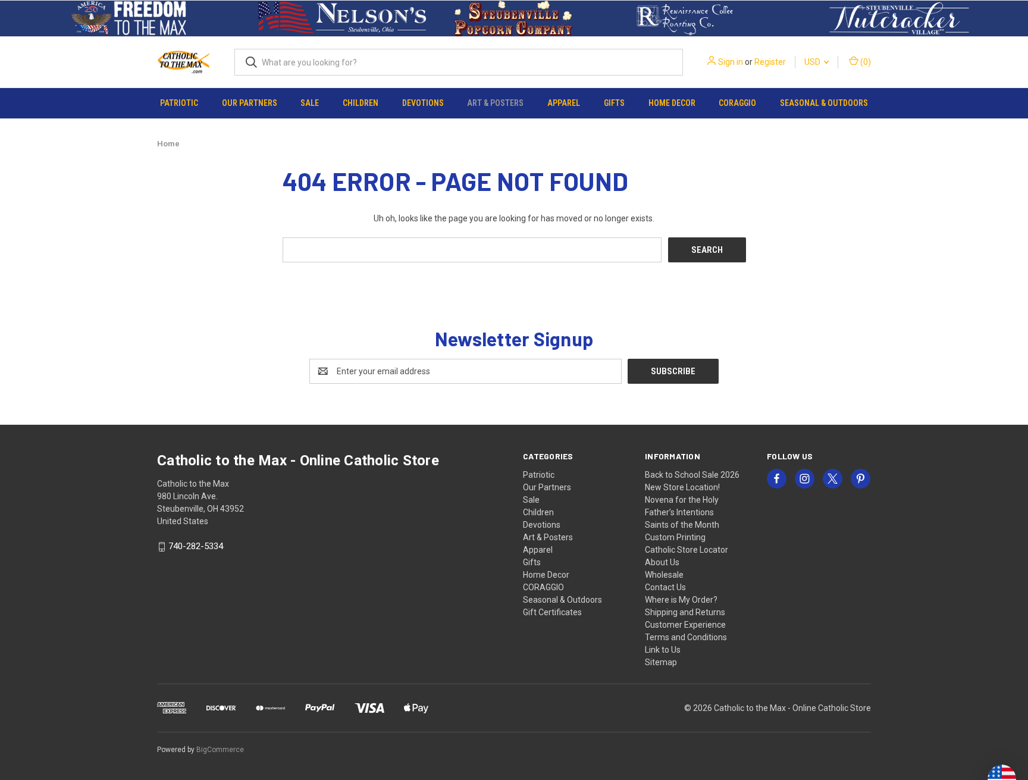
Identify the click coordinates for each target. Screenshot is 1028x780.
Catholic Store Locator (686, 550)
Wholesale (664, 574)
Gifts (614, 103)
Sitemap (661, 662)
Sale (309, 103)
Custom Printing (675, 537)
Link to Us (663, 649)
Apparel (563, 103)
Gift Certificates (552, 612)
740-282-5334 (195, 546)
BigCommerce (220, 749)
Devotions (423, 103)
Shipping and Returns (685, 612)
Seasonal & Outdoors (824, 103)
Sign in (730, 62)
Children (360, 103)
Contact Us (665, 587)
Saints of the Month (682, 525)
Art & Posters (495, 103)
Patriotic (179, 103)
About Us (662, 562)
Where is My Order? (681, 599)
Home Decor (671, 103)
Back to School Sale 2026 (692, 475)
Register (770, 62)
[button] (129, 18)
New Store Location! (682, 487)
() (864, 62)
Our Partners (249, 103)
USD (813, 62)
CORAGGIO (737, 103)
